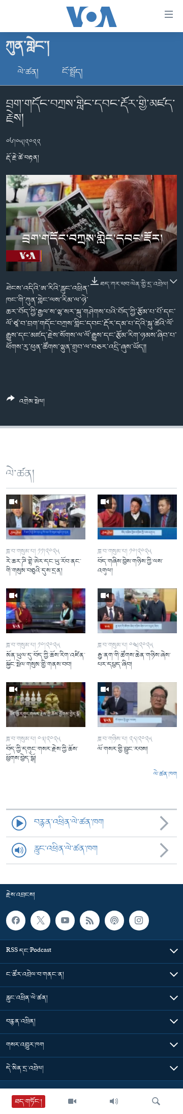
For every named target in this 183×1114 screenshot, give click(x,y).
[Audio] (114, 1101)
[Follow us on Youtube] (65, 920)
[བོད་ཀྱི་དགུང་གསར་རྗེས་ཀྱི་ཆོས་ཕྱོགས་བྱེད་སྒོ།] (45, 704)
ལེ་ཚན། (28, 72)
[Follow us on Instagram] (138, 920)
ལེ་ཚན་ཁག (165, 774)
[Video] (72, 1101)
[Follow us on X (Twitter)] (40, 920)
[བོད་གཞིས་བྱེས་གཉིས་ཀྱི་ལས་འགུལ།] (137, 517)
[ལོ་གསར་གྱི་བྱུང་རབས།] (137, 704)
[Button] (26, 404)
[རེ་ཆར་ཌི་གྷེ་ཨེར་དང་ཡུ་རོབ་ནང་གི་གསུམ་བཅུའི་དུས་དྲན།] (45, 517)
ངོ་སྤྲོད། (72, 72)
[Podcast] (114, 920)
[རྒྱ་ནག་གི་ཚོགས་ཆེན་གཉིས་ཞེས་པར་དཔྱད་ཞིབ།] (137, 610)
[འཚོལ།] (156, 1101)
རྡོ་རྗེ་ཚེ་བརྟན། (22, 157)
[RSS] (89, 920)
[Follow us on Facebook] (15, 920)
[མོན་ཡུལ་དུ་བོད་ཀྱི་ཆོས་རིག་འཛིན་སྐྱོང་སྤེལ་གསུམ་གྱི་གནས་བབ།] (45, 610)
